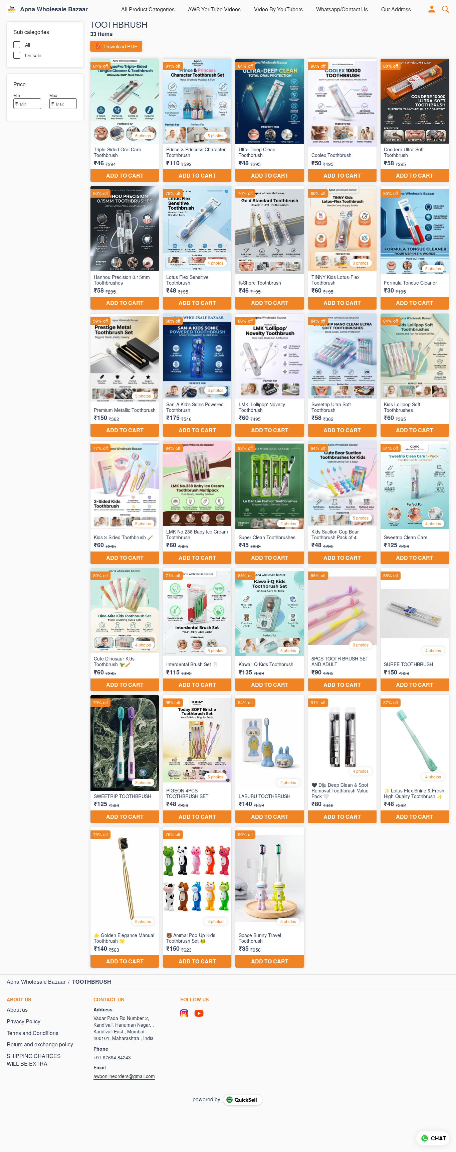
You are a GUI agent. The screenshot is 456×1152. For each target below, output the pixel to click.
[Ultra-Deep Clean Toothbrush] (269, 120)
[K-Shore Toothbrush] (269, 247)
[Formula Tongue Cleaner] (415, 247)
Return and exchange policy (40, 1044)
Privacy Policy (23, 1021)
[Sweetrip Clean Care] (415, 502)
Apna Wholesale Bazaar (54, 9)
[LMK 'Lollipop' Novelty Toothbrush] (269, 375)
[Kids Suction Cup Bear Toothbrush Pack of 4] (342, 502)
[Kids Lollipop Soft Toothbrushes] (415, 375)
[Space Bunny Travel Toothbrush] (269, 897)
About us (17, 1009)
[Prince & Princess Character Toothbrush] (197, 120)
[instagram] (184, 1013)
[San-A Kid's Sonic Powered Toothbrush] (197, 375)
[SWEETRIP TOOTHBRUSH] (124, 759)
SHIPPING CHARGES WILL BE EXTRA (34, 1059)
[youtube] (199, 1013)
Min (16, 95)
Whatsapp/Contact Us (342, 9)
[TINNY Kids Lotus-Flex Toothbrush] (342, 247)
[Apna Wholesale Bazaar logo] (12, 9)
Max (53, 95)
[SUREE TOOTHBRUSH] (415, 629)
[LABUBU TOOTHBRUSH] (269, 759)
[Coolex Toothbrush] (342, 120)
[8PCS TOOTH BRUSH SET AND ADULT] (342, 629)
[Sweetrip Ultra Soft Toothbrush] (342, 375)
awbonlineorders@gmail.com (124, 1076)
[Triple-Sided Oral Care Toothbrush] (124, 120)
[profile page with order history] (432, 9)
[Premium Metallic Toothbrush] (124, 375)
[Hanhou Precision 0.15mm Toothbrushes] (124, 247)
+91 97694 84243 (112, 1057)
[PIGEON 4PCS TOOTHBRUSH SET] (197, 759)
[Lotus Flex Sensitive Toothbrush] (197, 247)
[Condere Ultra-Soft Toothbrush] (415, 120)
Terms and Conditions (32, 1033)
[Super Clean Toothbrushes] (269, 502)
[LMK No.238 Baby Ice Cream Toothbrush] (197, 502)
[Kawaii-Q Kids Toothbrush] (269, 629)
